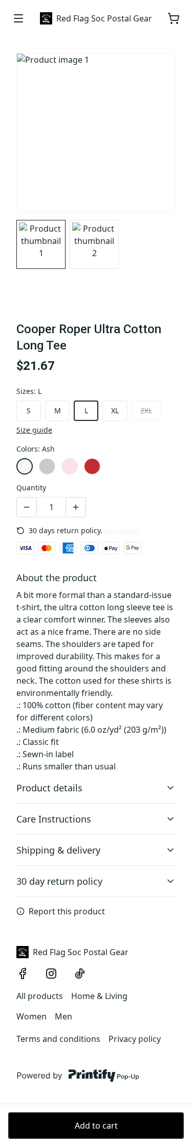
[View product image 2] (94, 244)
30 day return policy (59, 881)
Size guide (34, 430)
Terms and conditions (58, 1038)
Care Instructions (53, 819)
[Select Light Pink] (69, 466)
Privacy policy (135, 1038)
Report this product (67, 911)
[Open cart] (173, 18)
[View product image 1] (41, 244)
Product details (49, 788)
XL (115, 410)
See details (123, 530)
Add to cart (96, 1125)
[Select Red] (92, 466)
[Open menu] (18, 18)
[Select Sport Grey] (47, 466)
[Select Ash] (24, 466)
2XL (146, 410)
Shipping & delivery (58, 850)
